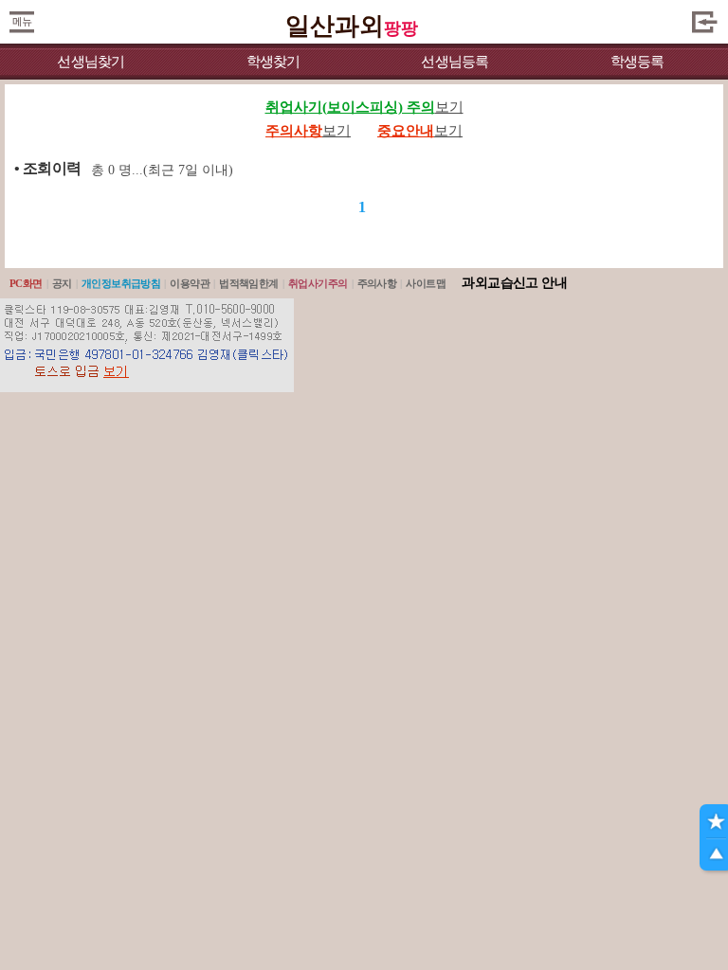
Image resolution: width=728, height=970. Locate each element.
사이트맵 (426, 283)
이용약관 (189, 283)
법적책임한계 (249, 283)
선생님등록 (454, 61)
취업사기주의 (318, 283)
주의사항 (377, 283)
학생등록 (637, 61)
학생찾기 (273, 61)
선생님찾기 (90, 61)
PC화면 (26, 283)
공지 (62, 283)
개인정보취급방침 (121, 283)
